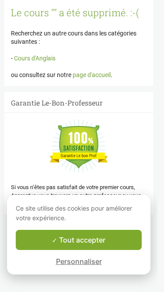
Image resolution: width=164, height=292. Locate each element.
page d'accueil (92, 74)
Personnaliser (79, 261)
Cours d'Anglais (34, 58)
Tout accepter (81, 240)
